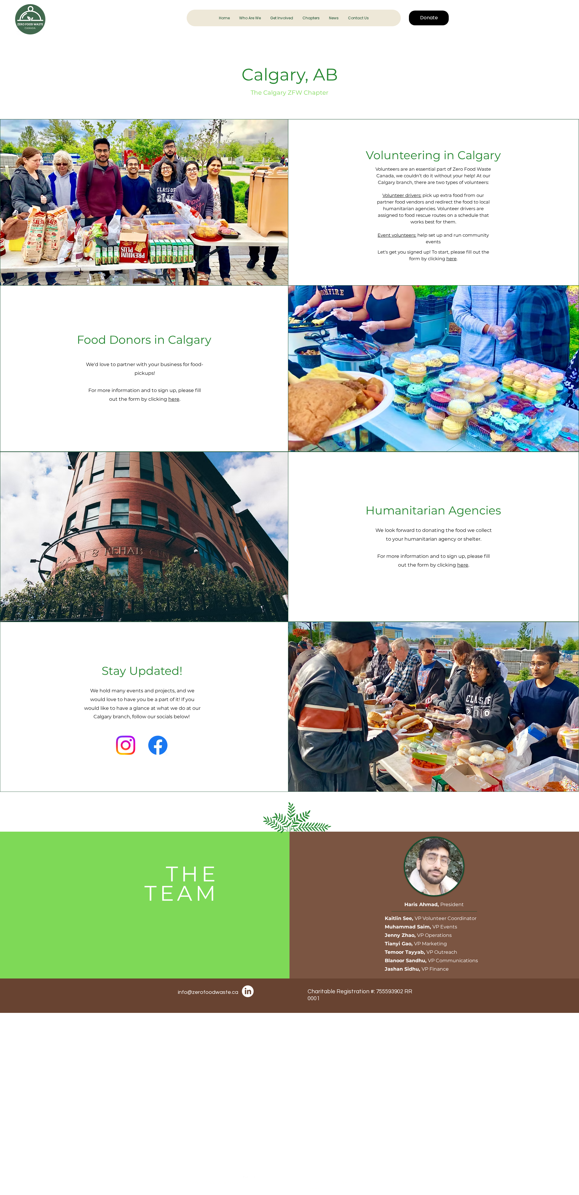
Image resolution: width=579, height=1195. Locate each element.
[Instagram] (125, 745)
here (451, 258)
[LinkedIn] (248, 991)
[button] (249, 18)
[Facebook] (158, 745)
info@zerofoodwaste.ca (208, 992)
